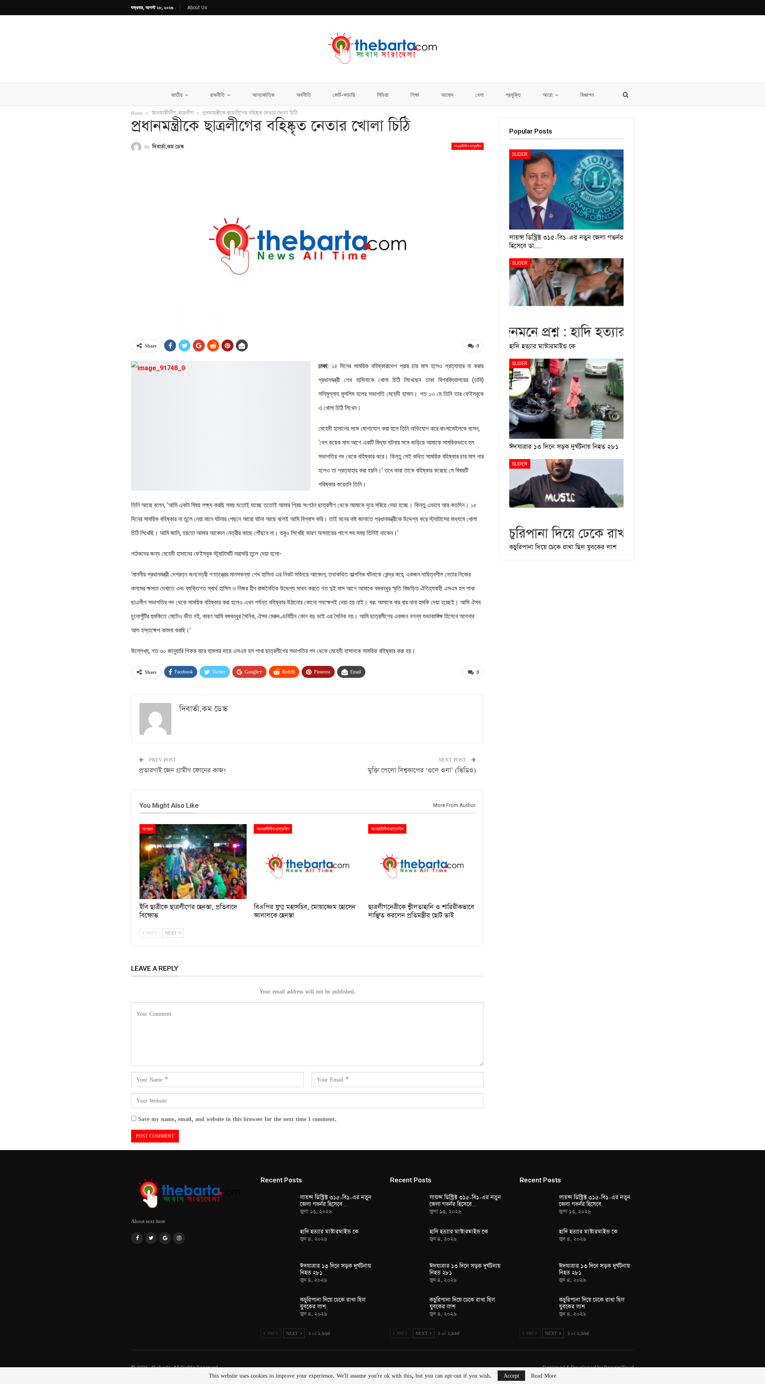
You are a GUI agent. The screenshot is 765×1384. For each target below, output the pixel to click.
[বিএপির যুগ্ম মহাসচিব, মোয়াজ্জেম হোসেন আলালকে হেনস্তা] (307, 861)
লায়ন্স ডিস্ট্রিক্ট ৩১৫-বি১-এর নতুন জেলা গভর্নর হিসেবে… (335, 1201)
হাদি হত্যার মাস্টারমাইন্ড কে (329, 1232)
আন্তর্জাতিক (263, 95)
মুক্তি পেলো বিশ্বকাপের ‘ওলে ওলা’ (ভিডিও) (422, 770)
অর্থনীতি (303, 95)
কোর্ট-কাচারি (344, 95)
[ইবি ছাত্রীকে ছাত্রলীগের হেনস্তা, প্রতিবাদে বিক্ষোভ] (193, 861)
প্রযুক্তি (513, 95)
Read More (543, 1375)
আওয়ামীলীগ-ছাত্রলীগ (467, 146)
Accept (511, 1375)
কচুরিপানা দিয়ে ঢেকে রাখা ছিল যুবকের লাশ (332, 1303)
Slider (520, 154)
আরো (548, 95)
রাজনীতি (217, 95)
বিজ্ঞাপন (587, 95)
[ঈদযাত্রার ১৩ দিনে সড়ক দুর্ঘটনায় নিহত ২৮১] (566, 399)
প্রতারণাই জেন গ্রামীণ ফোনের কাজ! (182, 770)
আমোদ (447, 95)
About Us (197, 7)
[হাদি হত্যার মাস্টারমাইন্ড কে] (566, 298)
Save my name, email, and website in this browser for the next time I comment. (237, 1119)
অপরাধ (147, 829)
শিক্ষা (414, 95)
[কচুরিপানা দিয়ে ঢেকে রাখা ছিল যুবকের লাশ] (566, 499)
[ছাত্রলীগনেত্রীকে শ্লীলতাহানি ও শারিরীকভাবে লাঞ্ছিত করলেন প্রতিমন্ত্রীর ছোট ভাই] (421, 861)
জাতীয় (176, 95)
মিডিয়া (382, 95)
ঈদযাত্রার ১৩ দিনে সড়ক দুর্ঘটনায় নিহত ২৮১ (335, 1269)
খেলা (479, 95)
